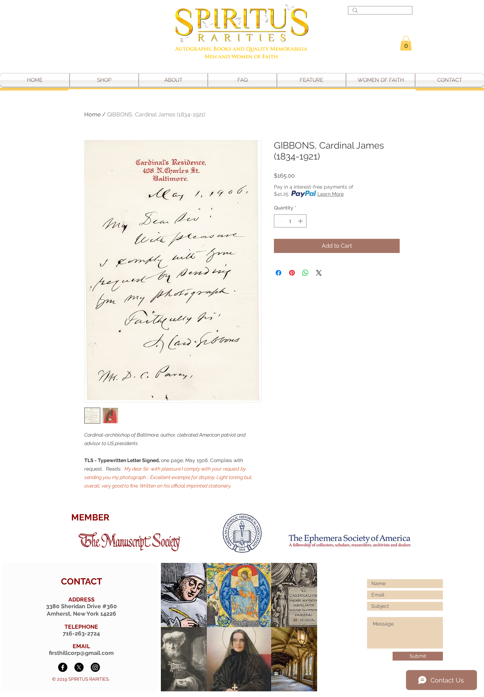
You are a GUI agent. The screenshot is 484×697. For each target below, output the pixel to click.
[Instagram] (95, 667)
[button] (406, 43)
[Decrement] (279, 221)
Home (92, 114)
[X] (79, 667)
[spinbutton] (290, 221)
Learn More (330, 194)
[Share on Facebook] (278, 273)
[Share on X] (319, 273)
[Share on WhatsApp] (305, 273)
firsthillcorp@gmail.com (81, 653)
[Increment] (301, 221)
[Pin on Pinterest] (292, 273)
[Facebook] (62, 667)
